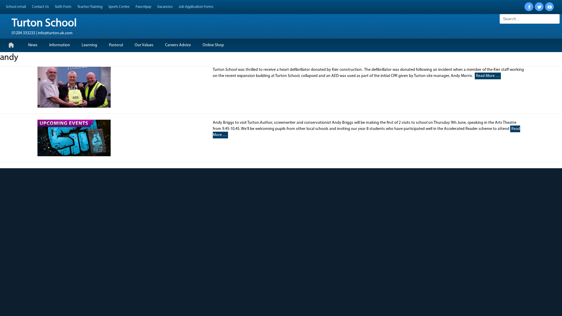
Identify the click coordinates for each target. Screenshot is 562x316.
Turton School (44, 23)
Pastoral (116, 45)
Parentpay (143, 7)
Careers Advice (178, 45)
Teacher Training (89, 7)
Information (59, 45)
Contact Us (40, 7)
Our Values (144, 45)
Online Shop (213, 45)
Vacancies (165, 7)
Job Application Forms (196, 7)
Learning (89, 45)
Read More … (488, 76)
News (32, 45)
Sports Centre (119, 7)
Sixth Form (63, 7)
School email (16, 7)
